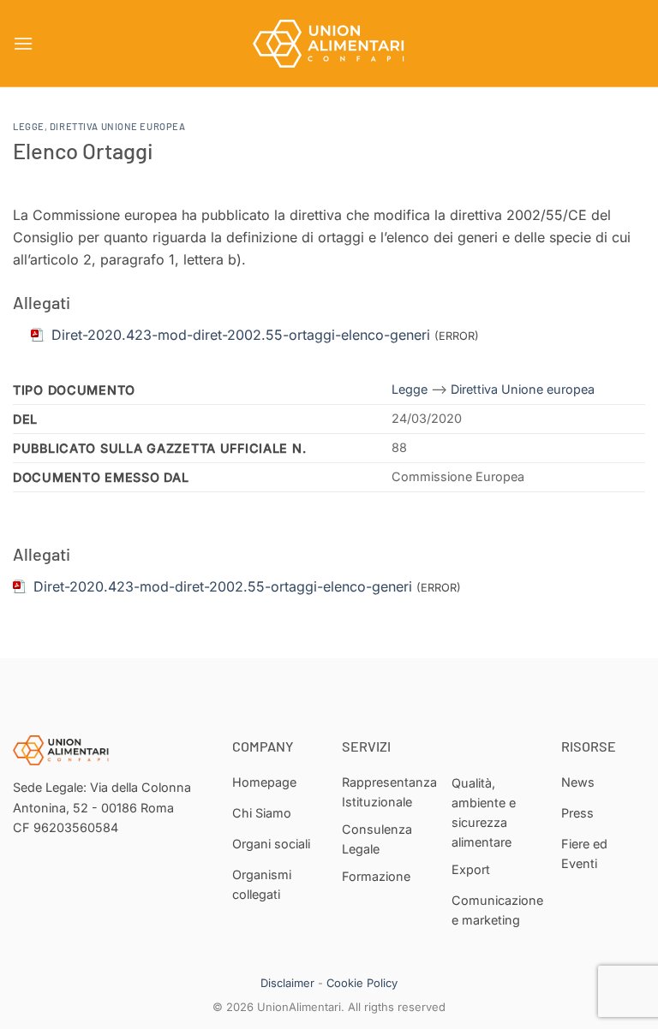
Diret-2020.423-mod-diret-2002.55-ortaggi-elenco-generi (222, 586)
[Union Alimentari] (329, 44)
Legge (29, 126)
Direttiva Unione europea (117, 126)
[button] (23, 43)
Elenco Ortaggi (83, 150)
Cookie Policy (362, 983)
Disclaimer (287, 983)
